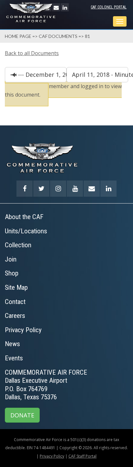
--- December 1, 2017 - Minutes (41, 74)
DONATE (22, 415)
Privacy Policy (52, 456)
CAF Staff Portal (82, 456)
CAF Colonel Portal (109, 7)
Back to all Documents (32, 53)
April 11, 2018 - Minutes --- (100, 74)
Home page (18, 36)
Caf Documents (58, 36)
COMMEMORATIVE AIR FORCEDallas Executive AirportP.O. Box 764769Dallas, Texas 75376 (46, 384)
